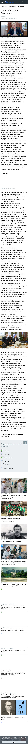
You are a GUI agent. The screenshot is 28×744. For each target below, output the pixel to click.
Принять (14, 742)
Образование (12, 6)
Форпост (3, 16)
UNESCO (21, 6)
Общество (14, 18)
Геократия (4, 6)
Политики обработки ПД (7, 739)
